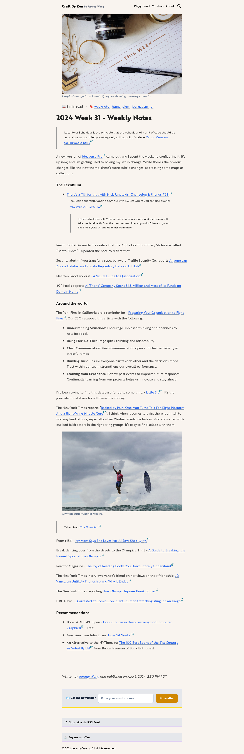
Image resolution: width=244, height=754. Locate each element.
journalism (140, 106)
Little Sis (152, 392)
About (170, 6)
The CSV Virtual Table (85, 207)
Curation (158, 6)
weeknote (102, 106)
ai (152, 106)
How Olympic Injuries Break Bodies (129, 591)
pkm (126, 106)
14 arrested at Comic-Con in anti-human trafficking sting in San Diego (128, 601)
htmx (116, 106)
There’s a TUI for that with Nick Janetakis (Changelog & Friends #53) (118, 194)
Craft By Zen (72, 6)
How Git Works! (119, 635)
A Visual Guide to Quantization (116, 276)
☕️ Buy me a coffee (77, 737)
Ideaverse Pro (92, 156)
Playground (142, 6)
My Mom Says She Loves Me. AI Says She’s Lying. (111, 540)
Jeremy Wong (89, 676)
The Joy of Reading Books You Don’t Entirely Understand (128, 566)
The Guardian (89, 527)
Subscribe (166, 698)
